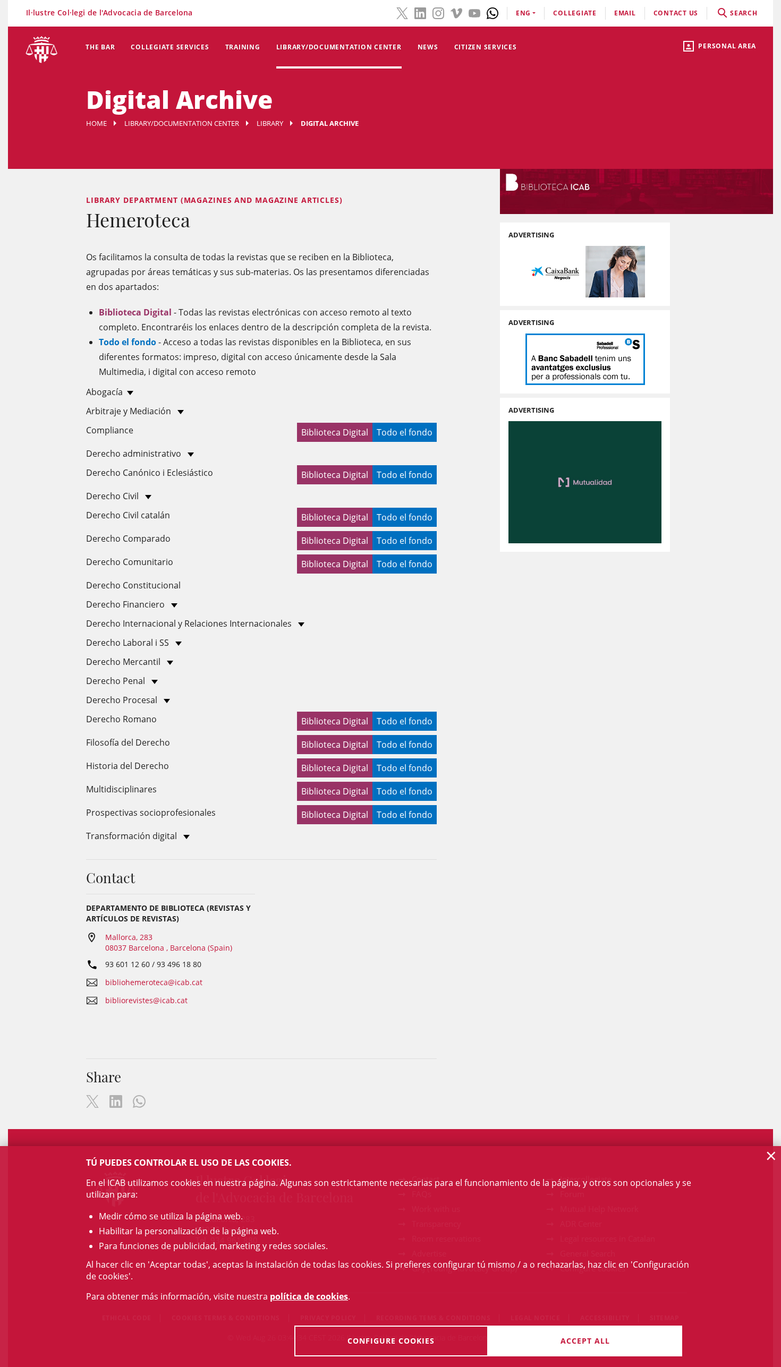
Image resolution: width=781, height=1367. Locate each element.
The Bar (100, 47)
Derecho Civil (113, 496)
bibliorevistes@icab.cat (146, 1000)
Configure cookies (391, 1341)
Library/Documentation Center (339, 47)
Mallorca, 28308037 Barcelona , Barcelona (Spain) (168, 942)
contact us (676, 13)
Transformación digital (132, 836)
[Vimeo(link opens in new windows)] (456, 12)
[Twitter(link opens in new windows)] (402, 12)
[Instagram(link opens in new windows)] (438, 12)
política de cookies (309, 1296)
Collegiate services (170, 47)
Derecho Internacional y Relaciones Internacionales (190, 623)
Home (96, 123)
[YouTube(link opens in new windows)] (474, 12)
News (428, 47)
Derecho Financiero (126, 604)
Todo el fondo (404, 432)
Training (242, 47)
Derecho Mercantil (124, 662)
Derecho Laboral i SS (128, 642)
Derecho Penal (116, 681)
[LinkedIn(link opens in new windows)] (420, 12)
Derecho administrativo (134, 453)
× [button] (771, 1155)
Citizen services (485, 47)
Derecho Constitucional (133, 585)
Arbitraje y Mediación (129, 411)
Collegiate (575, 13)
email (625, 13)
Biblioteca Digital (334, 432)
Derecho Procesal (122, 700)
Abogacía (104, 392)
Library (270, 123)
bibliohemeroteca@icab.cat (153, 982)
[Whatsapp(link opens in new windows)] (492, 12)
